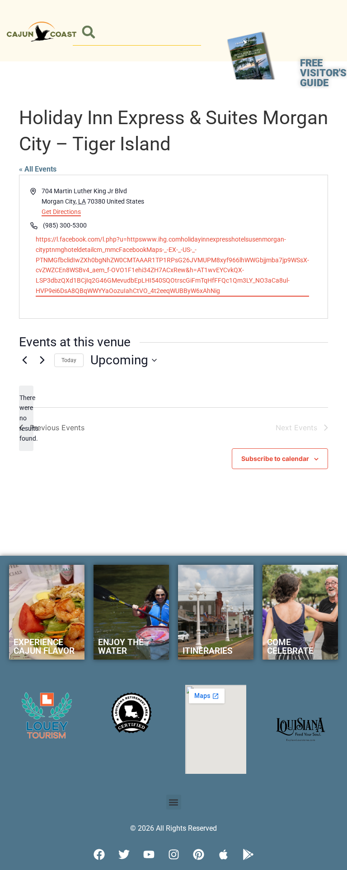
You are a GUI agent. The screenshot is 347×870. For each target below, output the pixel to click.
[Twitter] (124, 854)
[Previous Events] (24, 360)
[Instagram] (173, 854)
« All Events (37, 169)
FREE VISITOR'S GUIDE (323, 72)
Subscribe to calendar (275, 458)
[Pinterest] (198, 854)
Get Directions (61, 211)
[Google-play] (248, 854)
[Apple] (223, 854)
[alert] (26, 418)
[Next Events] (42, 360)
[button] (88, 32)
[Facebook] (99, 854)
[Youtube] (148, 854)
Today (68, 360)
